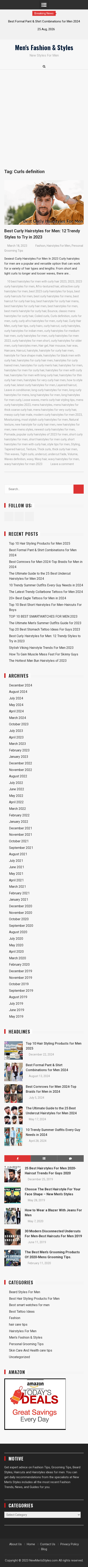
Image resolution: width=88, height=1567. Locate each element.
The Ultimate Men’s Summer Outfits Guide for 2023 (45, 623)
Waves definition (15, 459)
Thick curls (44, 449)
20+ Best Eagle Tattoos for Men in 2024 (37, 598)
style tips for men (58, 444)
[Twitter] (43, 35)
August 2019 (18, 997)
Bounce (53, 311)
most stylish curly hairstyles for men (44, 419)
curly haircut (52, 326)
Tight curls (27, 454)
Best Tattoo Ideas (22, 1312)
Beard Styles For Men (24, 1292)
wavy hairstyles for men (63, 459)
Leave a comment (62, 464)
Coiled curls (42, 316)
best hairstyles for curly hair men (25, 306)
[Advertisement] (44, 116)
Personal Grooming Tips (26, 1344)
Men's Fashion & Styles (44, 47)
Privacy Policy (69, 1544)
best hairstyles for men (63, 306)
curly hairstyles (70, 326)
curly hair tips (19, 326)
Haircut (21, 350)
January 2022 (18, 822)
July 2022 (16, 783)
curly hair (62, 321)
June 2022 (16, 789)
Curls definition (60, 316)
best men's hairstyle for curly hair (25, 311)
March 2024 (17, 718)
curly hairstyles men (24, 345)
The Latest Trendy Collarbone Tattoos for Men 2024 (46, 592)
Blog (44, 1549)
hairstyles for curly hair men (35, 360)
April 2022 (16, 802)
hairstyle (32, 350)
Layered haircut (66, 385)
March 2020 (17, 958)
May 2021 (16, 874)
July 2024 (16, 698)
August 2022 (18, 776)
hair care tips (18, 1324)
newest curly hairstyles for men (54, 429)
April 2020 (16, 952)
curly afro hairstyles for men (37, 321)
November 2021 (20, 835)
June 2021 (16, 867)
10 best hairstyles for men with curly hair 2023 (37, 281)
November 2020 (20, 913)
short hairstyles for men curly (48, 439)
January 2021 (18, 900)
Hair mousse (57, 345)
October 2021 (19, 841)
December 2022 (20, 763)
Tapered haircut (14, 449)
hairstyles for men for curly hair (24, 370)
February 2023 (19, 750)
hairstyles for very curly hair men (45, 380)
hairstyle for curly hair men (56, 350)
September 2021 (21, 848)
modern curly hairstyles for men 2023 (58, 414)
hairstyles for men (70, 365)
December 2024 (20, 685)
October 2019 (19, 984)
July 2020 (16, 939)
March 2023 (17, 744)
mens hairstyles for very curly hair (54, 409)
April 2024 (16, 711)
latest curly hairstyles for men (36, 385)
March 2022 (17, 809)
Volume (73, 454)
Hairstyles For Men (58, 245)
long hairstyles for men (45, 395)
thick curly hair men (64, 449)
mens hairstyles (42, 404)
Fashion (40, 245)
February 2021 (19, 893)
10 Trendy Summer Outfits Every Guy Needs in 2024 (46, 585)
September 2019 (21, 991)
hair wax (72, 345)
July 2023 (16, 731)
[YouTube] (51, 35)
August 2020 (18, 932)
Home (31, 1544)
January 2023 (18, 757)
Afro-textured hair (47, 286)
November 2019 (20, 978)
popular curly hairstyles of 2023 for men (42, 434)
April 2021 (16, 880)
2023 (71, 281)
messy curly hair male (18, 414)
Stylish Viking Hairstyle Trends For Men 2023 (41, 648)
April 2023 (16, 737)
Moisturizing (12, 419)
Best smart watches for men (29, 1305)
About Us (15, 1544)
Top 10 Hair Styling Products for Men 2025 (39, 543)
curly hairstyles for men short (31, 340)
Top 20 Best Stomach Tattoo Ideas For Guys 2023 (44, 629)
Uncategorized (19, 1357)
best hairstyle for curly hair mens (57, 301)
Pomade (9, 434)
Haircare (9, 350)
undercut (41, 454)
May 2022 (16, 796)
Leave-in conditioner (17, 390)
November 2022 (20, 770)
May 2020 (16, 945)
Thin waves (11, 454)
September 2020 (21, 926)
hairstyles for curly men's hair (39, 365)
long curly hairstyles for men (50, 390)
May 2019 (16, 1016)
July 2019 (16, 1004)
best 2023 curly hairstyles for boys (51, 291)
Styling (75, 444)
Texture (31, 449)
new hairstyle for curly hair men (35, 424)
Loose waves (31, 400)
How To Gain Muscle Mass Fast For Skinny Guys (43, 654)
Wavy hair (41, 459)
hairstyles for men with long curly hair (34, 375)
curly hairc (36, 326)
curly (14, 321)
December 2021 (20, 828)
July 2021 (16, 861)
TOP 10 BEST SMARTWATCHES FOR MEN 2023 (43, 616)
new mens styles (22, 429)
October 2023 (19, 724)
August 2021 (18, 854)
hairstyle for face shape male (23, 355)
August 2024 (18, 692)
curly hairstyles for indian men (23, 330)
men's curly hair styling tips (58, 400)
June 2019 (16, 1010)
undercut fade (57, 454)
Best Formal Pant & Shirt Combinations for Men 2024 (44, 21)
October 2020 (19, 919)
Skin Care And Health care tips (30, 1350)
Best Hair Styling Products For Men (34, 1299)
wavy (30, 459)
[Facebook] (35, 35)
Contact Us (47, 1544)
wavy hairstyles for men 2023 (23, 464)
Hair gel (43, 345)
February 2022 (19, 815)
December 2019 (20, 971)
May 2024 (16, 705)
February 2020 (19, 964)
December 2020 (20, 906)
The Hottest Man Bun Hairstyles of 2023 (38, 661)
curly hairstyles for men (32, 335)
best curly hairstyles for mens (53, 296)
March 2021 (17, 887)
